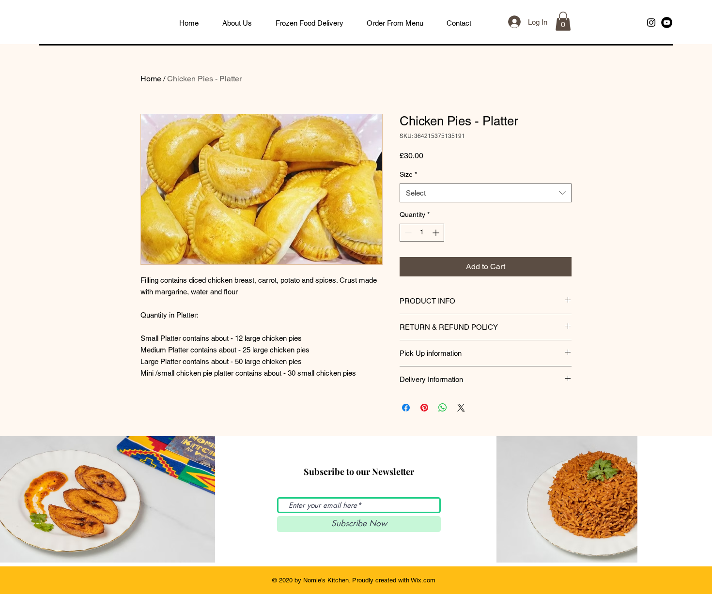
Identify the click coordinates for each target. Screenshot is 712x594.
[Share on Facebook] (406, 407)
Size (408, 174)
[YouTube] (666, 22)
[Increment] (437, 232)
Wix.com (423, 580)
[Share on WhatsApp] (443, 407)
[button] (563, 21)
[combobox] (486, 192)
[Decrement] (407, 232)
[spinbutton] (422, 232)
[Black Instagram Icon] (651, 22)
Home (150, 78)
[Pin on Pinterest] (424, 407)
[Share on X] (461, 407)
